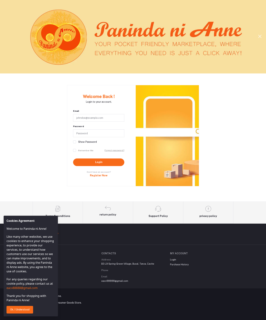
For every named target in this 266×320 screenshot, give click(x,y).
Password (78, 126)
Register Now (98, 175)
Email (76, 111)
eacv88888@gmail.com (114, 281)
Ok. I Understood (19, 309)
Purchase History (179, 264)
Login (98, 162)
